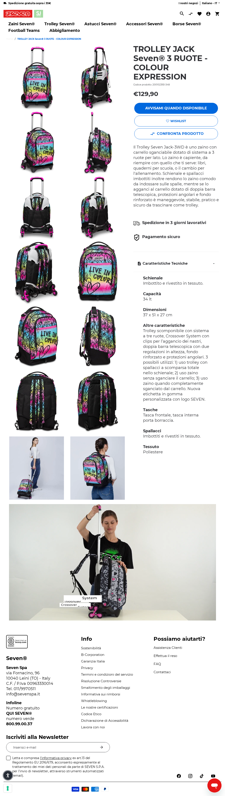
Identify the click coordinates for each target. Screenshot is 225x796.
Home (9, 39)
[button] (8, 775)
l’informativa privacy (56, 758)
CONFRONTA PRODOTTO (180, 134)
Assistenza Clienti (168, 648)
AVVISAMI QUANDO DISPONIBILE (176, 108)
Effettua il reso (165, 656)
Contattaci (162, 672)
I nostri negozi (188, 3)
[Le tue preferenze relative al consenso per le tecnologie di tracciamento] (8, 788)
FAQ (157, 664)
